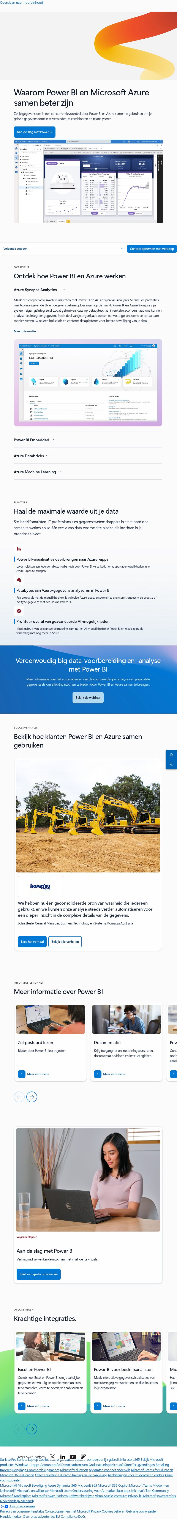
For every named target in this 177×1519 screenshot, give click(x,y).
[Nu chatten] (170, 755)
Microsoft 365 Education (17, 1475)
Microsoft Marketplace (15, 1495)
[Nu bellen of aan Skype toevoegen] (170, 764)
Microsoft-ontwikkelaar (32, 1490)
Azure (52, 1485)
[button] (63, 248)
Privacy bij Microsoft (142, 1495)
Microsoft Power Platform (50, 1495)
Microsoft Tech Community (150, 1490)
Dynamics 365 (67, 1485)
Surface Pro (8, 1459)
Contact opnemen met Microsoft (67, 1511)
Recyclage (19, 1469)
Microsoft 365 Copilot (113, 1485)
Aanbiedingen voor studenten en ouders (136, 1475)
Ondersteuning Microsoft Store (110, 1464)
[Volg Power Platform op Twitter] (52, 1456)
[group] (88, 854)
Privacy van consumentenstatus (22, 1511)
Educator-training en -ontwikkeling (82, 1475)
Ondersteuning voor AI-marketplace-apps (101, 1490)
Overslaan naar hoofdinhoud (21, 2)
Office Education (46, 1475)
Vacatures (120, 1495)
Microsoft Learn (61, 1490)
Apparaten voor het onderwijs (109, 1469)
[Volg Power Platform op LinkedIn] (62, 1456)
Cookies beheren (113, 1511)
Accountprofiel (50, 1464)
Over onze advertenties (39, 1516)
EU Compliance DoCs (70, 1516)
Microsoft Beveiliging (32, 1485)
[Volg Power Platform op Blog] (83, 1456)
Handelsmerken (11, 1516)
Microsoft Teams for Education (152, 1469)
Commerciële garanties (43, 1469)
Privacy (96, 1511)
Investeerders (166, 1495)
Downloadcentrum (74, 1464)
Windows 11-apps (27, 1464)
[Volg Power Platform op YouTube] (73, 1456)
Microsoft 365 (87, 1485)
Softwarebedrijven (81, 1495)
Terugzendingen (143, 1464)
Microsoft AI (8, 1485)
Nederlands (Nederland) (17, 1500)
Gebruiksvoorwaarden (141, 1511)
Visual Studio (104, 1495)
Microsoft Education (74, 1469)
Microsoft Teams (140, 1485)
